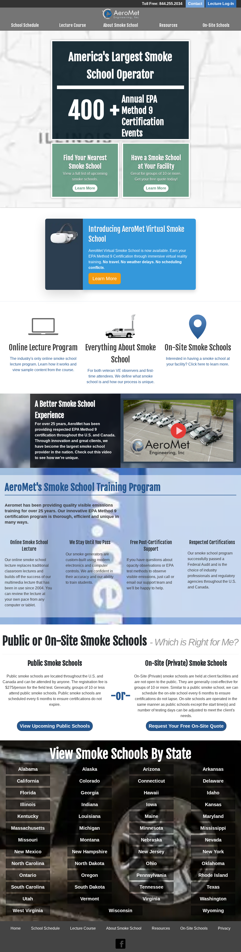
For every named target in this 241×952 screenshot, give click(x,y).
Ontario (27, 875)
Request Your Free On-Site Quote (186, 726)
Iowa (151, 804)
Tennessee (151, 887)
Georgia (90, 792)
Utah (28, 898)
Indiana (89, 804)
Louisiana (89, 816)
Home (16, 928)
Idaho (213, 792)
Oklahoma (213, 863)
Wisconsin (120, 910)
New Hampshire (89, 851)
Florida (28, 792)
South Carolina (27, 887)
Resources (168, 25)
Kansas (213, 804)
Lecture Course (72, 25)
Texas (213, 887)
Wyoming (213, 910)
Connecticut (151, 781)
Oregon (89, 875)
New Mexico (27, 851)
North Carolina (28, 863)
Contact (195, 4)
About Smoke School (120, 25)
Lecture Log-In (221, 4)
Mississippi (213, 828)
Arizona (151, 769)
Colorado (89, 781)
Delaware (213, 781)
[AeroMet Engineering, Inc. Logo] (120, 14)
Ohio (151, 863)
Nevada (213, 839)
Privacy (224, 928)
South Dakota (90, 887)
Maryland (213, 816)
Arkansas (213, 769)
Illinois (28, 804)
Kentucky (27, 816)
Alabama (28, 769)
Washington (213, 898)
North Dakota (89, 863)
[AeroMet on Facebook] (120, 944)
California (28, 781)
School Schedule (25, 25)
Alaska (89, 769)
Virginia (151, 898)
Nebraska (151, 839)
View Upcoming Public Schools (55, 726)
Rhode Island (213, 875)
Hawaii (151, 792)
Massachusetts (28, 828)
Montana (89, 839)
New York (213, 851)
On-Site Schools (216, 25)
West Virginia (28, 910)
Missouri (28, 839)
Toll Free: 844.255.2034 (162, 4)
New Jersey (151, 851)
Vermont (89, 898)
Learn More (104, 278)
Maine (151, 816)
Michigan (89, 828)
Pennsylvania (151, 875)
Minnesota (151, 828)
